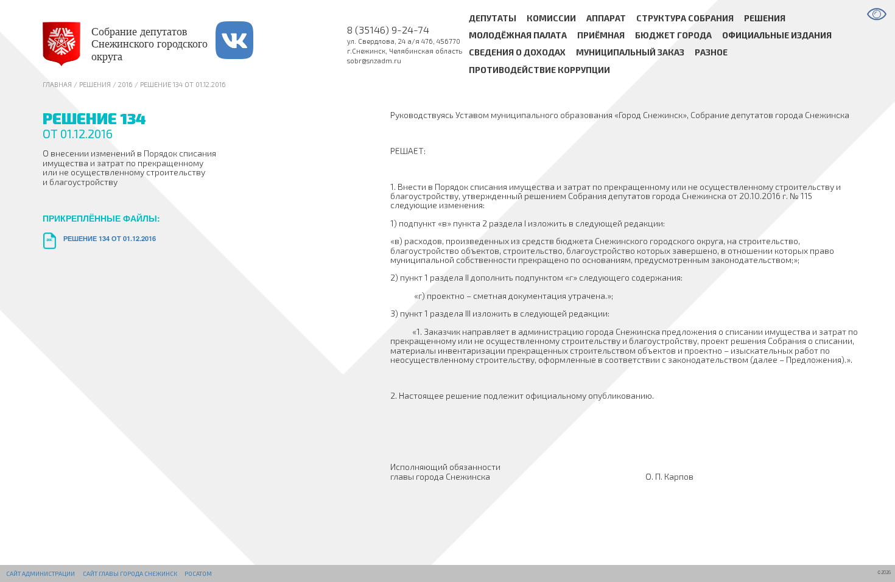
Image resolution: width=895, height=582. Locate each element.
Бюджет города (673, 35)
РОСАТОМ (198, 573)
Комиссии (551, 18)
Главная (57, 84)
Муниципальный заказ (630, 52)
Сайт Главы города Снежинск (130, 573)
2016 (125, 84)
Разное (711, 52)
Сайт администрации (40, 573)
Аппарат (606, 18)
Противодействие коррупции (539, 70)
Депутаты (492, 18)
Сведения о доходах (517, 52)
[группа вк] (247, 44)
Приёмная (601, 35)
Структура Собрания (685, 18)
